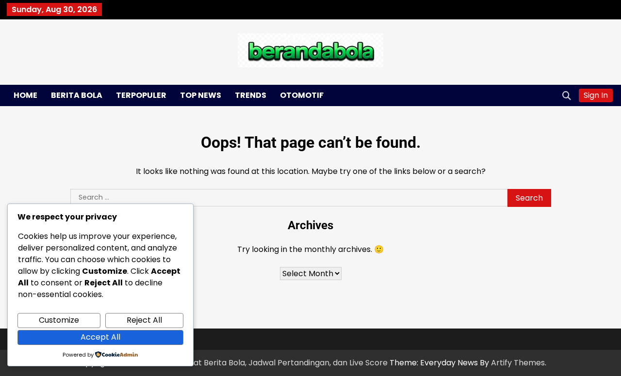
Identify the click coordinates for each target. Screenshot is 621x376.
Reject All (144, 320)
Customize (59, 320)
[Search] (566, 95)
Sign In (596, 95)
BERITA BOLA (76, 95)
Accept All (100, 337)
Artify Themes (518, 362)
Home (25, 95)
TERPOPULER (141, 95)
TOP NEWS (200, 95)
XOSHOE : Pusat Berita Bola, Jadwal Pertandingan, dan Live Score (266, 362)
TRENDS (250, 95)
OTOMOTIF (302, 95)
